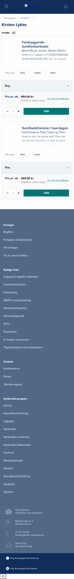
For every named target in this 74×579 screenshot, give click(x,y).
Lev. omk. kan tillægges (58, 98)
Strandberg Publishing (16, 476)
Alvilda (7, 405)
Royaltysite (10, 331)
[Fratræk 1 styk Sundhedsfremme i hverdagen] (7, 193)
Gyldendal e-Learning (16, 437)
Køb (46, 111)
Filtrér (5, 33)
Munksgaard (10, 18)
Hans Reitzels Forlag (15, 413)
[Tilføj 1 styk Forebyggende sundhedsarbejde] (18, 111)
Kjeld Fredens (30, 132)
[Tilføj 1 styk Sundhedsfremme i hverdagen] (18, 193)
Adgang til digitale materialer (20, 276)
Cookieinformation (14, 284)
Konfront (8, 452)
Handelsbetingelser (15, 308)
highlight (8, 421)
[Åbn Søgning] (66, 7)
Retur (6, 324)
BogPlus (8, 232)
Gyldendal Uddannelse (17, 445)
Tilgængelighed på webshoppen (23, 347)
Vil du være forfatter (15, 255)
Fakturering (10, 292)
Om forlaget (10, 247)
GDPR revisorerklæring (17, 300)
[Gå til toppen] (3, 576)
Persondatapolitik (13, 316)
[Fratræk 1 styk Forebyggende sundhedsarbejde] (7, 111)
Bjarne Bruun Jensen (34, 50)
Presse (7, 376)
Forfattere (25, 18)
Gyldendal (9, 429)
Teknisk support (12, 384)
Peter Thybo (47, 132)
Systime (8, 492)
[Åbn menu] (6, 7)
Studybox (9, 484)
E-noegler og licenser (16, 339)
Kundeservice (11, 368)
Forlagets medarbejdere (17, 240)
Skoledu (8, 468)
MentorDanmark (13, 460)
